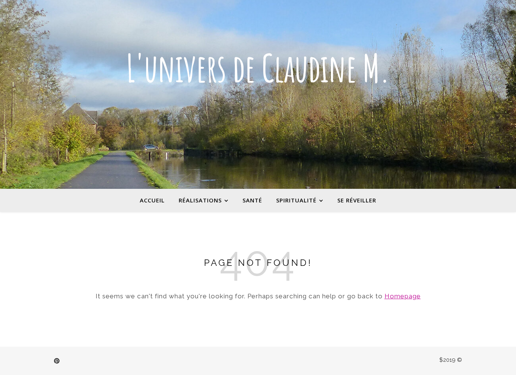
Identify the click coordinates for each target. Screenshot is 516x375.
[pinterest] (57, 361)
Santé (252, 200)
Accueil (152, 200)
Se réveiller (356, 200)
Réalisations (200, 200)
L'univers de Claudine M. (258, 68)
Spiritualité (296, 200)
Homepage (403, 296)
